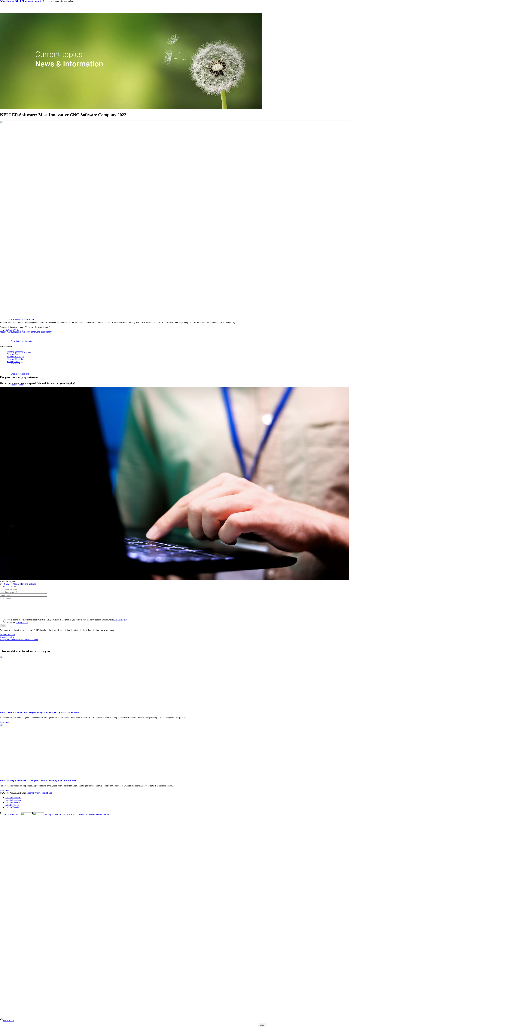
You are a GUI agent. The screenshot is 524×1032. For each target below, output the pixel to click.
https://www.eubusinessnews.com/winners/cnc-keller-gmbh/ (26, 332)
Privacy (37, 793)
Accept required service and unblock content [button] (19, 639)
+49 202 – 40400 (9, 584)
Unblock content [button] (7, 637)
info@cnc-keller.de (28, 584)
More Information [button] (7, 634)
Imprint (30, 793)
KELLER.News (120, 620)
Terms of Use (46, 793)
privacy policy (22, 622)
